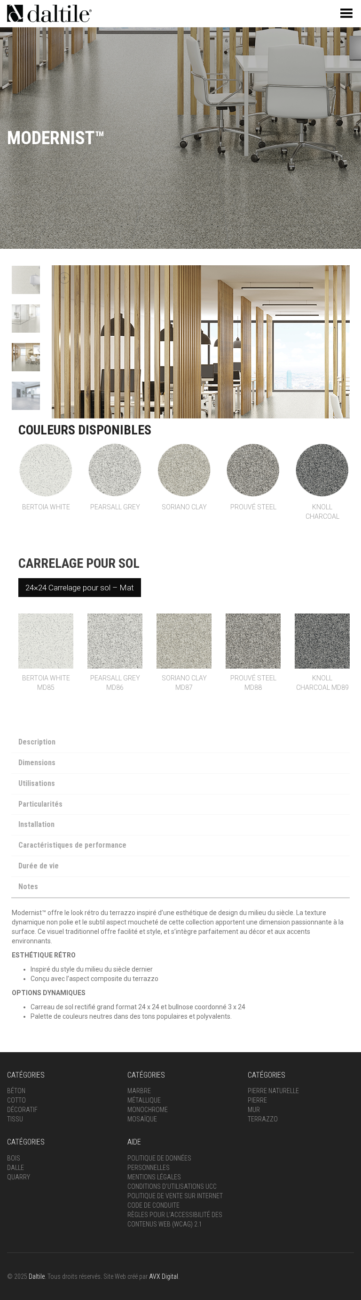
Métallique (144, 1100)
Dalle (15, 1167)
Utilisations (36, 783)
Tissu (15, 1119)
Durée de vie (38, 865)
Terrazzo (263, 1119)
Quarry (18, 1177)
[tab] (180, 743)
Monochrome (147, 1109)
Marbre (139, 1091)
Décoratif (22, 1109)
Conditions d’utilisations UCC (172, 1186)
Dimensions (36, 762)
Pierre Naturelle (273, 1091)
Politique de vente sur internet (175, 1196)
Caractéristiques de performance (72, 845)
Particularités (40, 804)
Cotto (16, 1100)
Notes (28, 886)
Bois (13, 1158)
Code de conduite (153, 1205)
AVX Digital (163, 1276)
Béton (16, 1091)
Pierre (257, 1100)
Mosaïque (142, 1119)
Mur (254, 1109)
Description (36, 741)
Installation (36, 824)
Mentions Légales (154, 1177)
